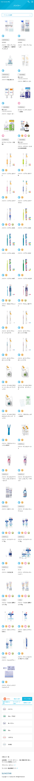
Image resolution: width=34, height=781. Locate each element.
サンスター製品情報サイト (9, 768)
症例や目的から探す (6, 702)
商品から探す (17, 699)
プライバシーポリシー (8, 765)
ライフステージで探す (16, 702)
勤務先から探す (27, 702)
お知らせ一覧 (5, 757)
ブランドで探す (27, 699)
